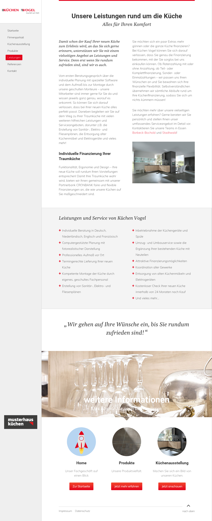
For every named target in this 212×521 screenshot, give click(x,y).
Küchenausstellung (18, 44)
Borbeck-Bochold (144, 133)
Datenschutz (82, 511)
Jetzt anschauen (172, 486)
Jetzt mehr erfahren (126, 486)
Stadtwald (169, 133)
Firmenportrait (15, 37)
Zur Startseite (81, 486)
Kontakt (12, 70)
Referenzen (14, 64)
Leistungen (14, 57)
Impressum (65, 511)
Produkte (12, 50)
